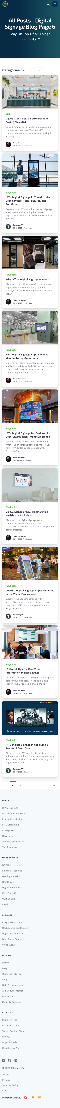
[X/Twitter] (3, 1060)
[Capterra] (32, 1098)
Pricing (6, 1036)
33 (45, 785)
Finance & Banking (12, 870)
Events (5, 962)
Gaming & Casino (11, 876)
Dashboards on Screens (15, 928)
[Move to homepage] (5, 4)
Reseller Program (11, 1048)
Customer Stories (11, 974)
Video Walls (8, 944)
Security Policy (10, 1085)
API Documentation (13, 990)
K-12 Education (10, 893)
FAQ (4, 979)
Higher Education (11, 887)
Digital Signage (10, 808)
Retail (5, 904)
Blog (4, 968)
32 (36, 785)
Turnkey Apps (9, 847)
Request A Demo (11, 1025)
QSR (8, 113)
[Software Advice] (39, 1098)
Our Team (7, 996)
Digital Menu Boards (13, 933)
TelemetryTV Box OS (13, 841)
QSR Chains (8, 898)
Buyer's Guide (9, 1042)
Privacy (6, 1080)
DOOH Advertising (12, 865)
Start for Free (9, 1020)
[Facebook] (9, 1060)
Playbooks (11, 192)
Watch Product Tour (13, 1031)
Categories (11, 70)
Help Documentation (13, 985)
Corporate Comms (12, 922)
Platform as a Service (13, 813)
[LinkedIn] (16, 1060)
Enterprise (8, 830)
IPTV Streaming (10, 824)
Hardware (7, 836)
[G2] (25, 1098)
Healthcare (8, 882)
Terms (5, 1074)
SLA (4, 1090)
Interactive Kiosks (12, 819)
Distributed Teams (12, 939)
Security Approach (12, 1002)
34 (54, 785)
